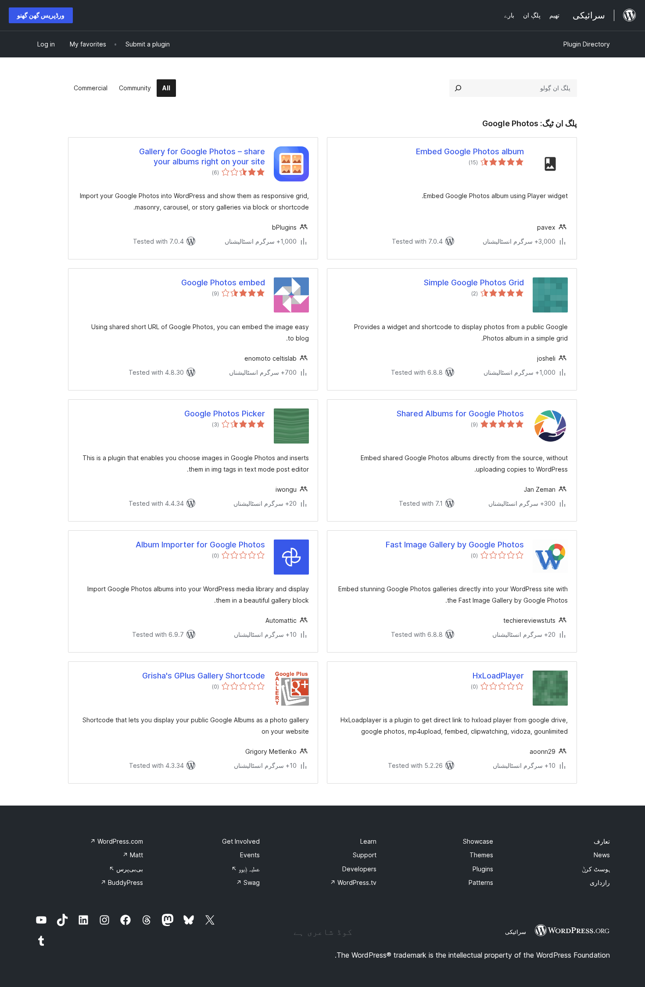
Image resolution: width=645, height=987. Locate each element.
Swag (248, 882)
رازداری (600, 882)
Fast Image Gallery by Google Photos (455, 544)
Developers (359, 869)
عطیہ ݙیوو (245, 869)
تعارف (602, 841)
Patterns (481, 882)
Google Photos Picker (224, 413)
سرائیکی (515, 931)
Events (250, 855)
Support (364, 855)
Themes (481, 855)
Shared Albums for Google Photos (460, 413)
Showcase (478, 841)
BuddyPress (121, 882)
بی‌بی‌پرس (126, 869)
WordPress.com (116, 841)
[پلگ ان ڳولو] (458, 88)
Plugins (483, 869)
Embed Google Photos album (470, 151)
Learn (368, 841)
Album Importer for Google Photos (200, 544)
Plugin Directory (586, 44)
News (602, 855)
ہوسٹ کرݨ (596, 869)
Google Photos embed (223, 282)
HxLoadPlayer (498, 675)
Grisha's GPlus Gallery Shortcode (203, 675)
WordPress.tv (353, 882)
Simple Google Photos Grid (474, 282)
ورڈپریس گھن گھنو (40, 15)
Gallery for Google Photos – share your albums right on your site (202, 156)
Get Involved (241, 841)
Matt (132, 855)
